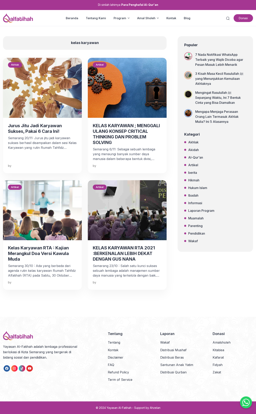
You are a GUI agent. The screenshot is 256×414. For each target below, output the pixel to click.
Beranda (72, 18)
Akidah (193, 150)
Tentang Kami (96, 18)
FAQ (111, 365)
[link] (7, 368)
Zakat (217, 372)
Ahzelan (155, 407)
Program (120, 18)
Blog (187, 18)
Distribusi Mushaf (173, 350)
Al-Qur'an (195, 157)
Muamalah (196, 218)
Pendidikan (196, 233)
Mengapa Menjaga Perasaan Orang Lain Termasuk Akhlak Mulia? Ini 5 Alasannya (217, 117)
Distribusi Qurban (173, 372)
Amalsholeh (222, 342)
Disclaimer (115, 357)
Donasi (243, 18)
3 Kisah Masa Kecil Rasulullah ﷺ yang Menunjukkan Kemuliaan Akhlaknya (219, 79)
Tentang (114, 342)
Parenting (195, 226)
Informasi (195, 203)
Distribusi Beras (172, 357)
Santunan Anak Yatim (176, 365)
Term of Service (120, 380)
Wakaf (193, 241)
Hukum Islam (197, 188)
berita (192, 173)
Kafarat (218, 357)
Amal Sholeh (146, 18)
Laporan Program (201, 211)
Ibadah (193, 195)
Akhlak (15, 64)
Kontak (171, 18)
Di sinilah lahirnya (128, 4)
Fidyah (218, 365)
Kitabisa (218, 350)
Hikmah (193, 180)
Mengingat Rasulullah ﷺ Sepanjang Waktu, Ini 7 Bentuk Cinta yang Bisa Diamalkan (218, 98)
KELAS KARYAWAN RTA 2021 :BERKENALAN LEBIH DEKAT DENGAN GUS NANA (124, 253)
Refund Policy (118, 372)
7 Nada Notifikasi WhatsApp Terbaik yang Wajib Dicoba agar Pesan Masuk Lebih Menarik (219, 60)
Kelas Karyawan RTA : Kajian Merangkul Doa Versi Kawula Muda (38, 253)
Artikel (100, 64)
